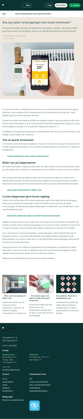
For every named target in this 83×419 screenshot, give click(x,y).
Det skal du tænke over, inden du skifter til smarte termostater (33, 216)
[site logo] (10, 5)
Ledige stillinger (7, 382)
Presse (4, 385)
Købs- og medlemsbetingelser (40, 385)
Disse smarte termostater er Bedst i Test (24, 190)
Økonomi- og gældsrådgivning (13, 400)
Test (4, 14)
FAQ (30, 379)
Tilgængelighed (34, 388)
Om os (4, 379)
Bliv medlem (61, 5)
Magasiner (6, 388)
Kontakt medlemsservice (11, 370)
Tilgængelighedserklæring (38, 391)
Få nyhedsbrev (7, 391)
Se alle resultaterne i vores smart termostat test (28, 156)
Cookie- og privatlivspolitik (38, 382)
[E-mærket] (34, 406)
